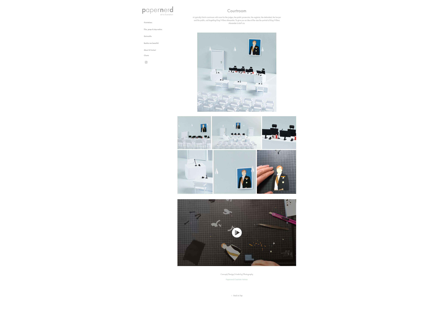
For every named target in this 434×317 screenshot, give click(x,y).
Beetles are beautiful (151, 43)
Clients (146, 55)
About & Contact (150, 50)
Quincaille (148, 36)
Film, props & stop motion (153, 29)
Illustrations (148, 22)
